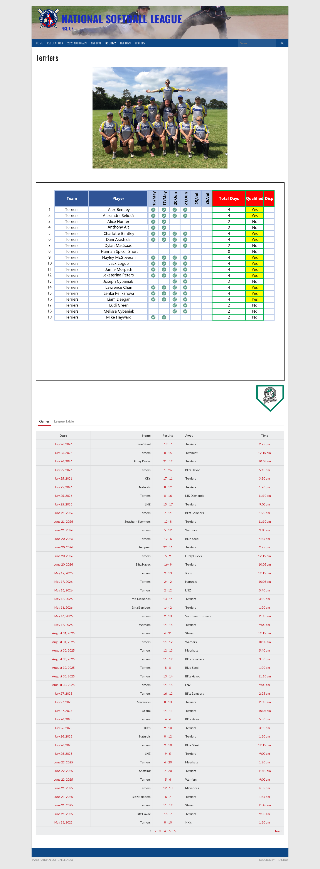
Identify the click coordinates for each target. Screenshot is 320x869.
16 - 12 (168, 693)
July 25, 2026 (63, 470)
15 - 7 (168, 814)
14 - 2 (168, 607)
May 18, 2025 (63, 822)
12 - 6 (168, 539)
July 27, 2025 (63, 693)
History (140, 43)
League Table (64, 421)
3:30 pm (264, 478)
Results (167, 435)
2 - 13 (168, 616)
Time (264, 435)
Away (189, 435)
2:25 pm (264, 444)
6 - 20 (168, 762)
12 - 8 (168, 521)
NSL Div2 (110, 43)
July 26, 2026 (63, 444)
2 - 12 (168, 590)
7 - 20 (168, 771)
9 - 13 (168, 573)
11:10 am (264, 495)
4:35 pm (264, 539)
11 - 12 (168, 659)
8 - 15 (168, 453)
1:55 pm (264, 796)
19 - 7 (168, 444)
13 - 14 (168, 599)
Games (44, 421)
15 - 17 (168, 504)
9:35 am (264, 814)
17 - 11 (168, 478)
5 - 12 (168, 530)
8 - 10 (168, 822)
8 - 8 (168, 667)
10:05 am (264, 461)
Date (63, 435)
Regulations (55, 43)
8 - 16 (168, 495)
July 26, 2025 (63, 719)
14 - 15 (168, 624)
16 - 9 (168, 564)
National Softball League (122, 18)
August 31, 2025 (63, 633)
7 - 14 (168, 513)
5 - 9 (168, 556)
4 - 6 (168, 719)
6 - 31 (168, 633)
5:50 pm (264, 719)
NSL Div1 (96, 43)
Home (39, 43)
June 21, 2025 (63, 788)
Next (278, 831)
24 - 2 (168, 581)
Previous (44, 831)
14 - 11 (168, 710)
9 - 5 (168, 753)
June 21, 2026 (63, 513)
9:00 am (264, 504)
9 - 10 (168, 728)
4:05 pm (264, 788)
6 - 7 (168, 796)
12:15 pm (264, 453)
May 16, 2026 (63, 590)
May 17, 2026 (63, 573)
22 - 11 (168, 547)
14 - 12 (168, 642)
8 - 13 (168, 702)
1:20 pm (264, 487)
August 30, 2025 (63, 650)
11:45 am (264, 805)
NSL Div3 (125, 43)
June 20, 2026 (63, 539)
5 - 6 (168, 779)
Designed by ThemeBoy (273, 859)
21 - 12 (168, 461)
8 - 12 (168, 487)
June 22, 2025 (63, 762)
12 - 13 (168, 650)
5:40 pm (264, 470)
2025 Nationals (77, 43)
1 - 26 (168, 470)
